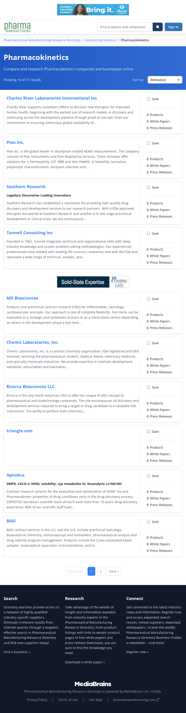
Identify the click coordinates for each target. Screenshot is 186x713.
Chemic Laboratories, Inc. (33, 342)
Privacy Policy (37, 700)
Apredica (15, 475)
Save (155, 99)
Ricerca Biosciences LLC (31, 386)
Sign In (173, 27)
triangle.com (20, 430)
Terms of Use (68, 700)
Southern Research (26, 186)
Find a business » (17, 652)
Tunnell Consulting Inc (30, 232)
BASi (11, 521)
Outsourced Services (100, 40)
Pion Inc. (15, 142)
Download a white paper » (85, 662)
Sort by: (138, 80)
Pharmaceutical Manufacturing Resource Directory (42, 40)
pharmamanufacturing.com (134, 700)
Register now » (137, 652)
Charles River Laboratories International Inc (52, 98)
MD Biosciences (22, 298)
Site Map (95, 700)
